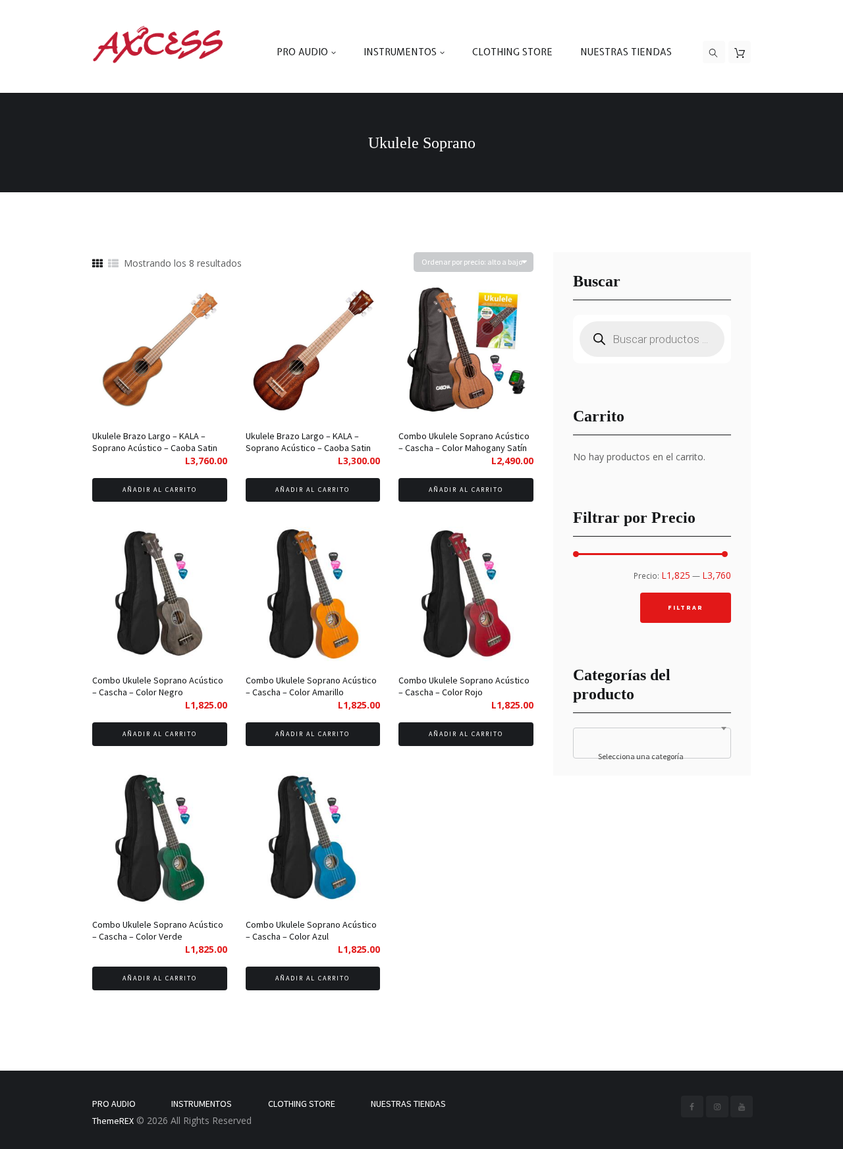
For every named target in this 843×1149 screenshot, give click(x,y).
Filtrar (685, 607)
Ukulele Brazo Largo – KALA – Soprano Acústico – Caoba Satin (154, 442)
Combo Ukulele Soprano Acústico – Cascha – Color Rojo (464, 686)
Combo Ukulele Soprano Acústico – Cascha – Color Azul (311, 930)
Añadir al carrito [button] (159, 489)
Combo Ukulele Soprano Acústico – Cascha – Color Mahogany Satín (464, 442)
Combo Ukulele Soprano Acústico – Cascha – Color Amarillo (311, 686)
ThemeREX (113, 1121)
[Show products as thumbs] (97, 263)
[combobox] (652, 743)
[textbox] (652, 756)
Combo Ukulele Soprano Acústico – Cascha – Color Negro (157, 686)
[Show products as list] (113, 263)
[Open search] (714, 52)
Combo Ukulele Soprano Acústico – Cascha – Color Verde (157, 930)
